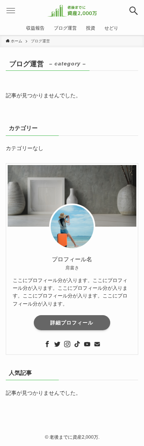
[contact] (97, 344)
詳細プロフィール (71, 323)
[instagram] (67, 344)
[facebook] (47, 344)
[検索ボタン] (133, 10)
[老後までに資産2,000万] (72, 10)
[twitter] (57, 344)
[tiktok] (77, 344)
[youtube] (87, 344)
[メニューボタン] (10, 10)
